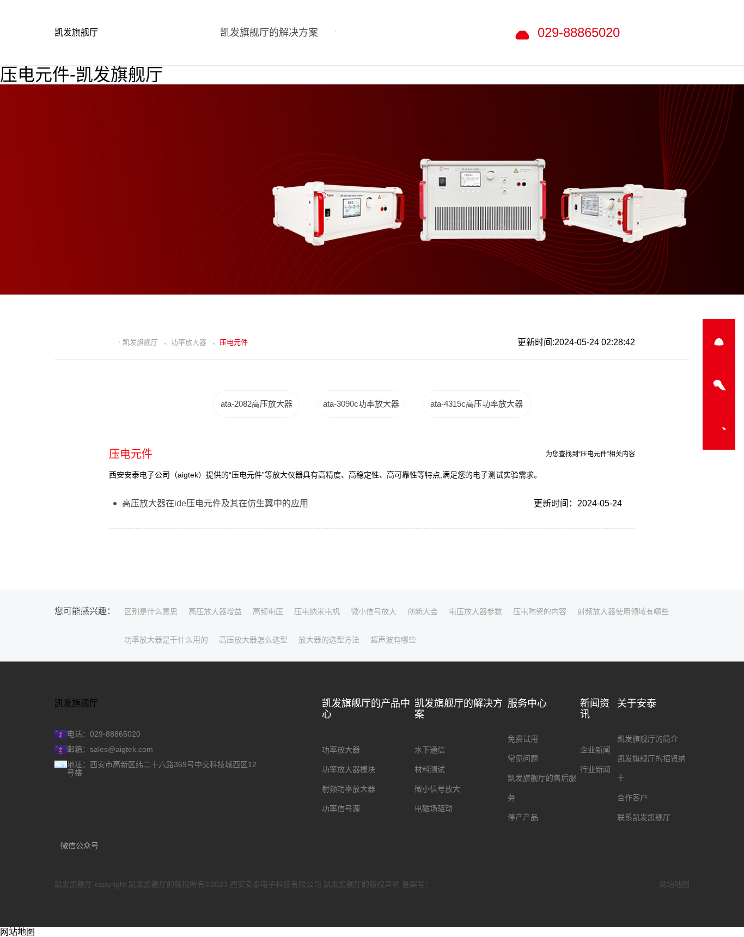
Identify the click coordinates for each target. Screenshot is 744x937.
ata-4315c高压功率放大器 (476, 403)
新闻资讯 (594, 709)
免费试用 (523, 738)
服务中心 (527, 703)
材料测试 (429, 769)
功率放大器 (188, 342)
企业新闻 (595, 749)
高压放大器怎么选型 (253, 639)
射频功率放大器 (348, 789)
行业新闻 (595, 769)
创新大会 (422, 611)
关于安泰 (636, 703)
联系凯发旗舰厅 (643, 817)
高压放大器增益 (215, 611)
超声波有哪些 (393, 639)
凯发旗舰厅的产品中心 (366, 709)
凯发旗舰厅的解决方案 (458, 709)
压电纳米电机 (317, 611)
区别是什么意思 (151, 611)
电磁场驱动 (433, 808)
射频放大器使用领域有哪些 (623, 611)
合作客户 (632, 797)
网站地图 (674, 884)
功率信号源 (341, 808)
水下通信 (429, 749)
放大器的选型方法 (328, 639)
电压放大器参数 (475, 611)
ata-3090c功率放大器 (361, 403)
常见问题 (523, 758)
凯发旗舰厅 (76, 32)
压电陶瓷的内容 (539, 611)
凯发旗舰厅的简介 (647, 738)
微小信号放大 (374, 611)
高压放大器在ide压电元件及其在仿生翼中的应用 (215, 503)
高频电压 (268, 611)
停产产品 (523, 817)
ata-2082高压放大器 (256, 403)
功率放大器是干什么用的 (166, 639)
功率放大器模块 (348, 769)
